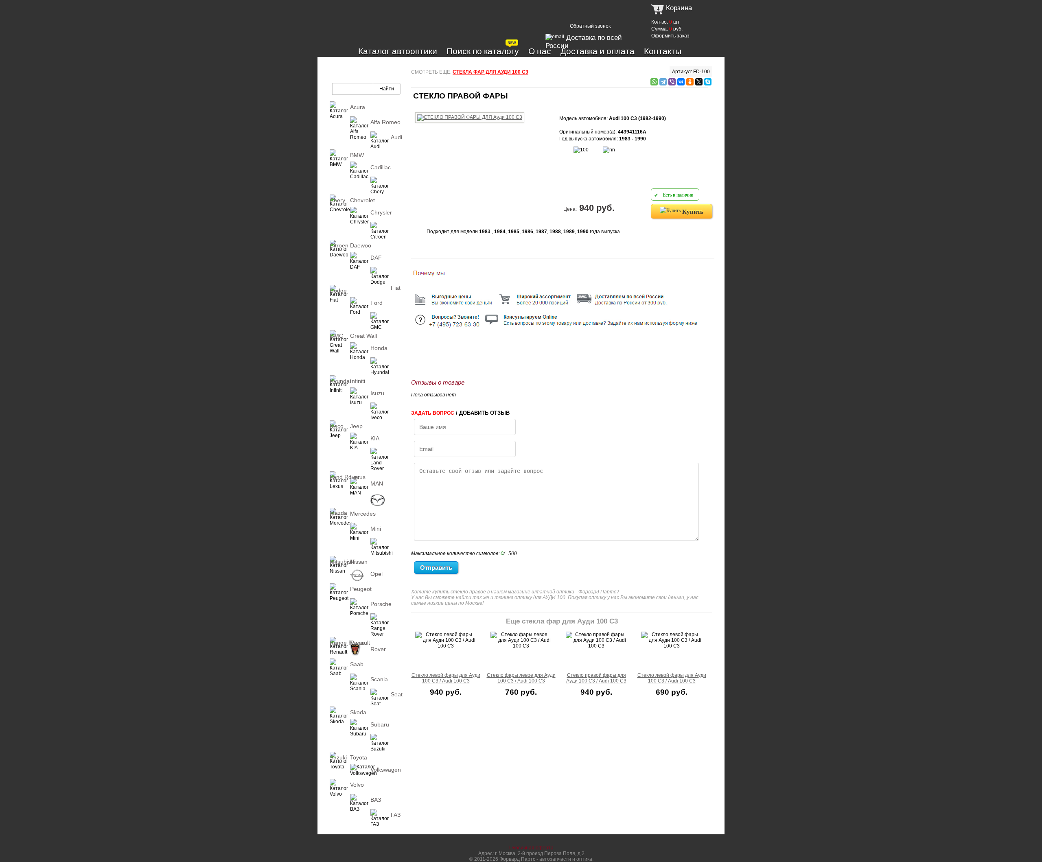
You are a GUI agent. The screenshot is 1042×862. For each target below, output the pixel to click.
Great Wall (363, 336)
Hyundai (340, 381)
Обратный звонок (590, 26)
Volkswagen (385, 769)
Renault (360, 642)
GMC (336, 336)
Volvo (357, 784)
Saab (356, 664)
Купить (692, 211)
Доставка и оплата (597, 51)
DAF (376, 257)
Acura (357, 107)
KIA (374, 438)
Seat (397, 694)
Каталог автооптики (397, 51)
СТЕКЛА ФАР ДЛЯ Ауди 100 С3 (490, 72)
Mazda (338, 513)
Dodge (338, 290)
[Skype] (707, 81)
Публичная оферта (531, 848)
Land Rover (345, 477)
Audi (396, 137)
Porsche (381, 604)
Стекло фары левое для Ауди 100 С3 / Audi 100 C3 (521, 678)
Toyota (358, 757)
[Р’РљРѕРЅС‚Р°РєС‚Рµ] (681, 81)
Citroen (339, 245)
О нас (539, 51)
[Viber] (672, 81)
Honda (378, 348)
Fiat (396, 287)
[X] (699, 81)
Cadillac (380, 167)
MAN (376, 483)
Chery (337, 200)
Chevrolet (362, 200)
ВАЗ (375, 799)
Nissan (359, 561)
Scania (379, 679)
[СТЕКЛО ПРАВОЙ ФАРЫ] (469, 111)
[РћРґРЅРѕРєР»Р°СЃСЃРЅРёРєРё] (690, 81)
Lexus (358, 477)
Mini (375, 528)
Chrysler (381, 212)
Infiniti (357, 381)
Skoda (358, 712)
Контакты (662, 51)
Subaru (379, 724)
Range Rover (347, 642)
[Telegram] (663, 81)
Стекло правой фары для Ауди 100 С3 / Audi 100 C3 (596, 678)
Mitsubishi (342, 561)
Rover (378, 649)
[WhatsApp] (654, 81)
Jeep (356, 426)
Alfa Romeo (385, 122)
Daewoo (360, 245)
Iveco (337, 426)
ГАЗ (396, 815)
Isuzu (377, 393)
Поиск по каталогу (483, 51)
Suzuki (338, 757)
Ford (376, 303)
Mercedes (363, 513)
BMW (357, 155)
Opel (376, 574)
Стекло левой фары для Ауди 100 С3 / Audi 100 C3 (446, 678)
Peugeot (361, 589)
